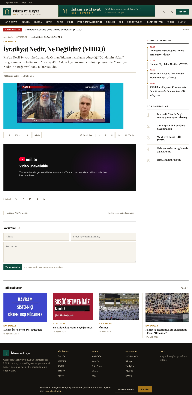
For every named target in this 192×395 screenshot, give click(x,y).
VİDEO (170, 22)
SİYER (49, 22)
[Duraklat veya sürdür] (105, 135)
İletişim (182, 11)
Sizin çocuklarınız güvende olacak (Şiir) (172, 150)
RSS (30, 2)
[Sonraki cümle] (111, 135)
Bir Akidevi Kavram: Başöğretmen (73, 327)
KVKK (129, 376)
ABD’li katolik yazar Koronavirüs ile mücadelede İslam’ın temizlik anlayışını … (168, 91)
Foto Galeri (98, 366)
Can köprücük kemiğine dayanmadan (171, 127)
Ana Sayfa (11, 22)
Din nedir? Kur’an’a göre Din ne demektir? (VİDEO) (53, 29)
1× (119, 135)
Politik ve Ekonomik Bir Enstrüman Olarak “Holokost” (166, 331)
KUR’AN (38, 22)
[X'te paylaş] (16, 199)
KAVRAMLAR (21, 37)
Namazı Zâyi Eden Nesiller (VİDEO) (169, 64)
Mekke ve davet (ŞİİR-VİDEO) (169, 138)
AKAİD (60, 22)
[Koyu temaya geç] (172, 12)
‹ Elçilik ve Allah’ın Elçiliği (16, 213)
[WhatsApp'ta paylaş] (30, 199)
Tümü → (185, 288)
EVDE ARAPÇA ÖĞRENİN (89, 22)
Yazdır (131, 135)
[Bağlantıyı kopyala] (44, 199)
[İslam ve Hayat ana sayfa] (27, 11)
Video (95, 371)
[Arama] (164, 12)
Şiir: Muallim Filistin (169, 159)
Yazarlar (96, 361)
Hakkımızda (132, 356)
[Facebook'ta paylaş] (23, 199)
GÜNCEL (26, 22)
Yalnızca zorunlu (126, 389)
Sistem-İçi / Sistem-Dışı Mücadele (22, 329)
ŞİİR (121, 22)
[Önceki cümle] (99, 135)
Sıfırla (37, 135)
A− (10, 135)
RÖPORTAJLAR (134, 22)
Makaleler (97, 356)
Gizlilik (129, 371)
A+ (28, 135)
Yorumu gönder (12, 267)
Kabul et (145, 389)
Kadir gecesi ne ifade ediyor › (121, 213)
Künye (23, 2)
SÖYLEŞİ (110, 22)
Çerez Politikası (53, 390)
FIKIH (70, 22)
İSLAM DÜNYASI (155, 22)
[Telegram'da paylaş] (37, 199)
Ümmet (103, 327)
